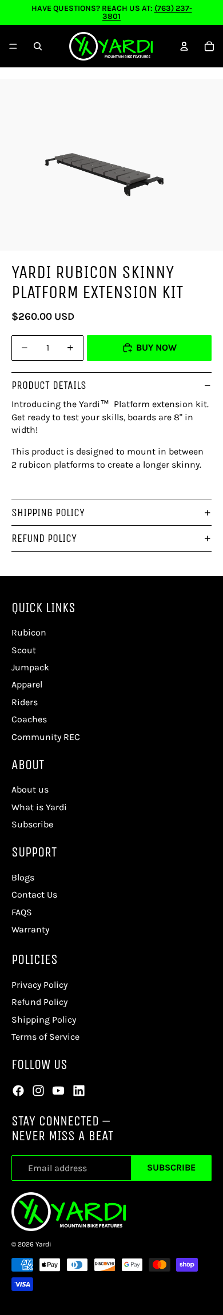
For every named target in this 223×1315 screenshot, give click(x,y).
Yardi (43, 1244)
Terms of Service (45, 1036)
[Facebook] (18, 1090)
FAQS (21, 912)
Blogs (22, 877)
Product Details (48, 385)
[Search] (37, 46)
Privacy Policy (39, 984)
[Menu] (13, 46)
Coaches (29, 719)
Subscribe (171, 1167)
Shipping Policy (48, 512)
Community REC (45, 736)
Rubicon (28, 632)
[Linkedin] (79, 1090)
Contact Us (34, 894)
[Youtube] (58, 1090)
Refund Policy (44, 538)
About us (30, 789)
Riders (24, 702)
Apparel (26, 684)
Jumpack (30, 667)
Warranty (30, 929)
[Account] (184, 46)
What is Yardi (39, 807)
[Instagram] (38, 1090)
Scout (23, 650)
